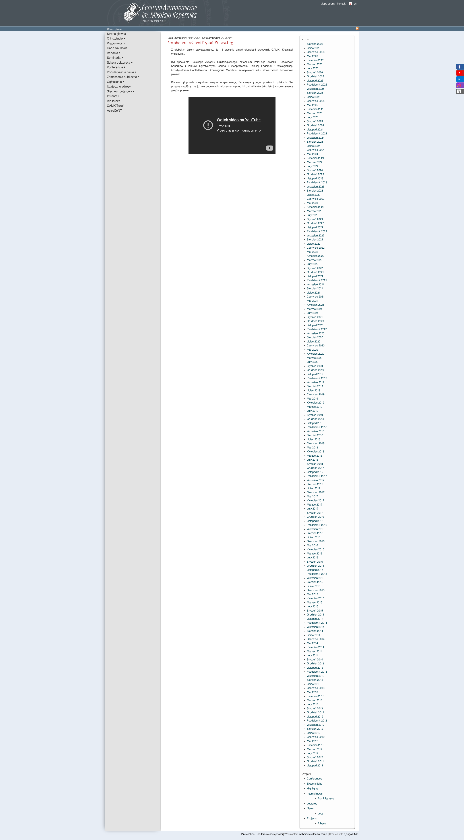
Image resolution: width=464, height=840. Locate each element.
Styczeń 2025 (315, 121)
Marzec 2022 (314, 260)
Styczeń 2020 (315, 366)
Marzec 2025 (314, 113)
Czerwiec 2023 (315, 198)
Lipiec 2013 (313, 684)
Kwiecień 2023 (315, 207)
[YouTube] (459, 73)
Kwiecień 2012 (315, 745)
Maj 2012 (312, 741)
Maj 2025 (312, 105)
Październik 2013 (317, 671)
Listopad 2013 (315, 667)
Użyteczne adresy (119, 86)
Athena (322, 823)
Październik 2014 (317, 622)
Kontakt (341, 3)
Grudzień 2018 (315, 419)
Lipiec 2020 (313, 341)
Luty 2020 (312, 362)
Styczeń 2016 (315, 561)
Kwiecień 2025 (315, 109)
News (310, 808)
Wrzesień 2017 (315, 480)
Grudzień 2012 (315, 712)
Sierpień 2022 (315, 239)
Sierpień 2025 (315, 93)
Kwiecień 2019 (315, 402)
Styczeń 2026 (315, 72)
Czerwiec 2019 (315, 394)
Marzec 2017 (314, 504)
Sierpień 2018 (315, 435)
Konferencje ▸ (116, 67)
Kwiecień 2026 (315, 60)
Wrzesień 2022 (315, 235)
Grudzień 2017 (315, 468)
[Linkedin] (459, 80)
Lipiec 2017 (313, 488)
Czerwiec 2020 (315, 345)
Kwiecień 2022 (315, 256)
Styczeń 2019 (315, 415)
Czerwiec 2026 (315, 52)
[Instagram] (459, 86)
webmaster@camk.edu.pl (313, 834)
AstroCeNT (114, 110)
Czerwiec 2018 (315, 443)
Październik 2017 (317, 476)
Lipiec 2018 (313, 439)
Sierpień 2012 (315, 728)
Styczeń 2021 (315, 317)
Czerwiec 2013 (315, 688)
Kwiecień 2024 (315, 158)
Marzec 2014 (314, 651)
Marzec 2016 (314, 553)
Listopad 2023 (315, 178)
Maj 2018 (312, 447)
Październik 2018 (317, 427)
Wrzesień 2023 (315, 186)
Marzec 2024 (314, 162)
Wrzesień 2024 (315, 137)
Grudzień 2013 (315, 663)
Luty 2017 (312, 508)
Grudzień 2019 (315, 370)
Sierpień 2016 (315, 533)
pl (350, 3)
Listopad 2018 (315, 423)
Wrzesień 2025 (315, 89)
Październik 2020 (317, 329)
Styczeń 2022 (315, 268)
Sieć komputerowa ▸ (121, 91)
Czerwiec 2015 (315, 590)
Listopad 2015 (315, 570)
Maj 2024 (312, 154)
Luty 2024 (312, 166)
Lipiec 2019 (313, 390)
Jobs (320, 813)
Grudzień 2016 (315, 516)
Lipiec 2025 (313, 97)
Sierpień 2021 (315, 288)
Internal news (314, 793)
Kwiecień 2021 (315, 304)
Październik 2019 (317, 378)
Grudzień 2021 (315, 272)
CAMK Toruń (115, 105)
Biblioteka (113, 101)
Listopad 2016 (315, 521)
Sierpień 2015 (315, 582)
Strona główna (116, 33)
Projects (312, 818)
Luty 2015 (312, 606)
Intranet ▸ (113, 96)
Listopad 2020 (315, 325)
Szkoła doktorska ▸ (120, 62)
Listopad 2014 (315, 618)
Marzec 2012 (314, 749)
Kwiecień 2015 (315, 598)
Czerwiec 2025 (315, 101)
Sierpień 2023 (315, 190)
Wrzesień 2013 (315, 676)
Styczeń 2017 (315, 513)
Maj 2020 (312, 349)
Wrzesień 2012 (315, 724)
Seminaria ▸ (115, 57)
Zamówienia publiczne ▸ (123, 77)
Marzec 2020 (314, 358)
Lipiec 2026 (313, 48)
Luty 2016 (312, 557)
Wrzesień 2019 (315, 382)
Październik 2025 (317, 84)
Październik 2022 (317, 231)
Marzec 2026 (314, 64)
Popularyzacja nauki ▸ (122, 72)
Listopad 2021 (315, 276)
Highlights (312, 788)
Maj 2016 (312, 545)
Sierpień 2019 (315, 386)
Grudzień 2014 (315, 614)
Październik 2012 (317, 720)
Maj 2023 (312, 203)
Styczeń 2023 (315, 219)
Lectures (312, 803)
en (355, 3)
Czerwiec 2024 (315, 150)
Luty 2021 (312, 313)
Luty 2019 (312, 410)
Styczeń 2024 (315, 170)
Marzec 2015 (314, 602)
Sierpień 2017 (315, 484)
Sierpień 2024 (315, 141)
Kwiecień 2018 (315, 451)
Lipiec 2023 (313, 195)
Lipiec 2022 (313, 243)
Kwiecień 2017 (315, 500)
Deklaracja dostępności (270, 834)
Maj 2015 (312, 594)
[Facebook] (459, 67)
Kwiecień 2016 (315, 549)
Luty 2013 (312, 704)
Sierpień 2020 (315, 337)
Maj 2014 (312, 643)
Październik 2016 (317, 525)
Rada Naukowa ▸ (118, 48)
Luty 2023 (312, 215)
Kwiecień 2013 (315, 696)
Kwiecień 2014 (315, 647)
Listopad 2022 (315, 227)
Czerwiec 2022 (315, 247)
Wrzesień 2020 (315, 333)
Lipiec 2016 (313, 537)
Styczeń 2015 (315, 610)
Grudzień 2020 (315, 321)
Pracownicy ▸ (116, 43)
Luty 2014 (312, 655)
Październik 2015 (317, 574)
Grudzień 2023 (315, 174)
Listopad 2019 (315, 374)
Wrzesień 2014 (315, 627)
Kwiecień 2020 (315, 353)
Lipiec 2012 (313, 733)
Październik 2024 (317, 133)
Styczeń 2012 (315, 757)
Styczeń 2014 (315, 659)
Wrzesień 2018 (315, 431)
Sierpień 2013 (315, 680)
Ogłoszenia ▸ (116, 81)
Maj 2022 (312, 252)
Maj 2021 (312, 301)
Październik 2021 (317, 280)
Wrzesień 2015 (315, 578)
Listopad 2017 (315, 472)
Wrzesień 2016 (315, 529)
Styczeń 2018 (315, 464)
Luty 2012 (312, 753)
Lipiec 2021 (313, 292)
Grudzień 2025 (315, 76)
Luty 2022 (312, 264)
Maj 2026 (312, 56)
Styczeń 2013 (315, 708)
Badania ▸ (114, 53)
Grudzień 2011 (315, 761)
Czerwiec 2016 (315, 541)
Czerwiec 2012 (315, 737)
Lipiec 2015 (313, 586)
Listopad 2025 (315, 80)
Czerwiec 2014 (315, 639)
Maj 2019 (312, 398)
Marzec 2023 (314, 211)
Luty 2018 (312, 459)
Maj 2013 (312, 692)
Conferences (314, 778)
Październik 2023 (317, 182)
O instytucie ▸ (116, 38)
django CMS (351, 834)
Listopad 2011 (315, 765)
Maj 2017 (312, 496)
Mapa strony (327, 3)
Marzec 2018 (314, 455)
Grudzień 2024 (315, 125)
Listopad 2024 (315, 129)
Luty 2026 (312, 68)
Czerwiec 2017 (315, 492)
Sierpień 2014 (315, 631)
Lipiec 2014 (313, 635)
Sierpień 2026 (315, 44)
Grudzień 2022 (315, 223)
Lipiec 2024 (313, 146)
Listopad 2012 (315, 716)
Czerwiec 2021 (315, 296)
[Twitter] (459, 92)
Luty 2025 (312, 117)
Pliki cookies (247, 834)
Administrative (326, 798)
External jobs (314, 783)
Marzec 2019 (314, 407)
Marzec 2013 (314, 700)
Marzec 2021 (314, 309)
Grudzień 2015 (315, 565)
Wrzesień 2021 (315, 284)
